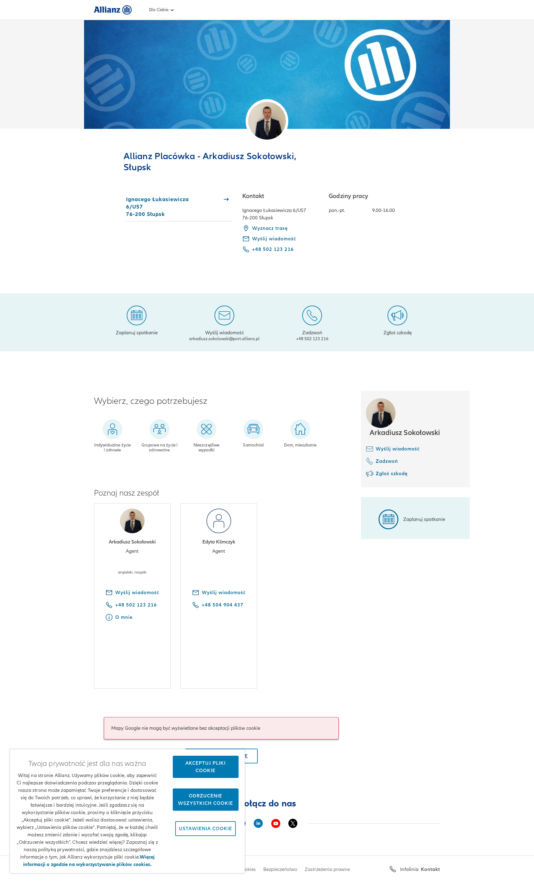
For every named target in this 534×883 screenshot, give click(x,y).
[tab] (178, 207)
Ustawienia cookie (205, 829)
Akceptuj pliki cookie (205, 767)
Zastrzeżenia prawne (327, 869)
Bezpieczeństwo (280, 869)
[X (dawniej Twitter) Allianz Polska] (293, 823)
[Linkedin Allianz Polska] (258, 823)
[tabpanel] (341, 227)
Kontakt (430, 869)
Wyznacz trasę (270, 228)
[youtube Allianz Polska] (276, 823)
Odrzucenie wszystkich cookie (205, 799)
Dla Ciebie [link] (158, 9)
